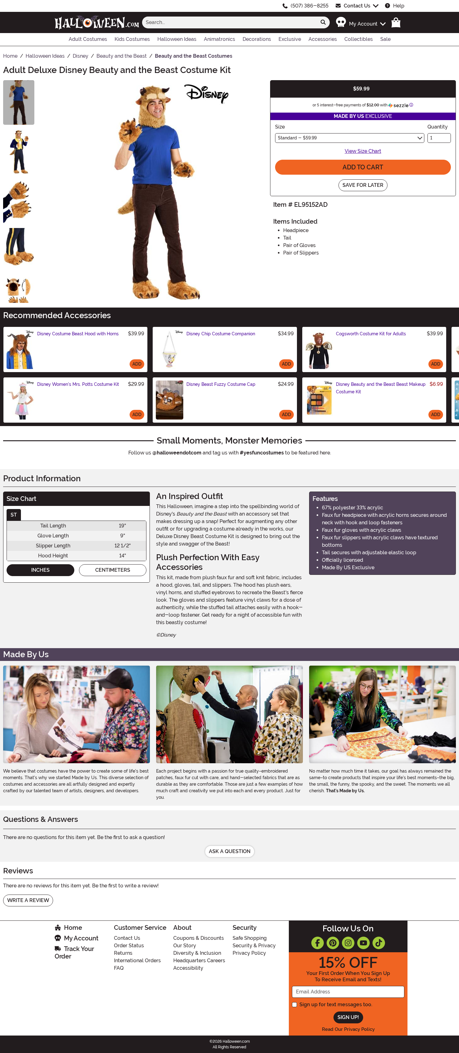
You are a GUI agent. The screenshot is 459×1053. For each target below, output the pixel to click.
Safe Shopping (250, 938)
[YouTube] (363, 943)
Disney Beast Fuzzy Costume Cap (220, 384)
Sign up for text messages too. (335, 1004)
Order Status (129, 946)
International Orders (137, 960)
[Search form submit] (323, 22)
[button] (360, 22)
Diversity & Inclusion (197, 953)
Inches (40, 570)
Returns (123, 953)
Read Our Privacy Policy (348, 1029)
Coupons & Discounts (198, 938)
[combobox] (229, 22)
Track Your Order (74, 952)
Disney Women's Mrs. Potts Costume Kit (78, 384)
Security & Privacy (254, 946)
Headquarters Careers (199, 960)
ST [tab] (14, 515)
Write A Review (28, 900)
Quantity (437, 127)
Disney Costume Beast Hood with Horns (78, 333)
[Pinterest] (333, 943)
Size (280, 127)
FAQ (119, 968)
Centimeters (112, 570)
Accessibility (188, 968)
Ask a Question (229, 851)
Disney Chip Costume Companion (220, 333)
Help (398, 6)
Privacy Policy (249, 953)
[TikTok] (379, 943)
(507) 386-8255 (309, 6)
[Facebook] (317, 943)
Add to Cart (363, 167)
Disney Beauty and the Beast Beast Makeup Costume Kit (381, 388)
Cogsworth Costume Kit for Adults (371, 333)
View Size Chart (363, 151)
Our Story (184, 946)
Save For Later (363, 185)
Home (73, 927)
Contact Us (357, 6)
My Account (81, 938)
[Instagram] (348, 943)
